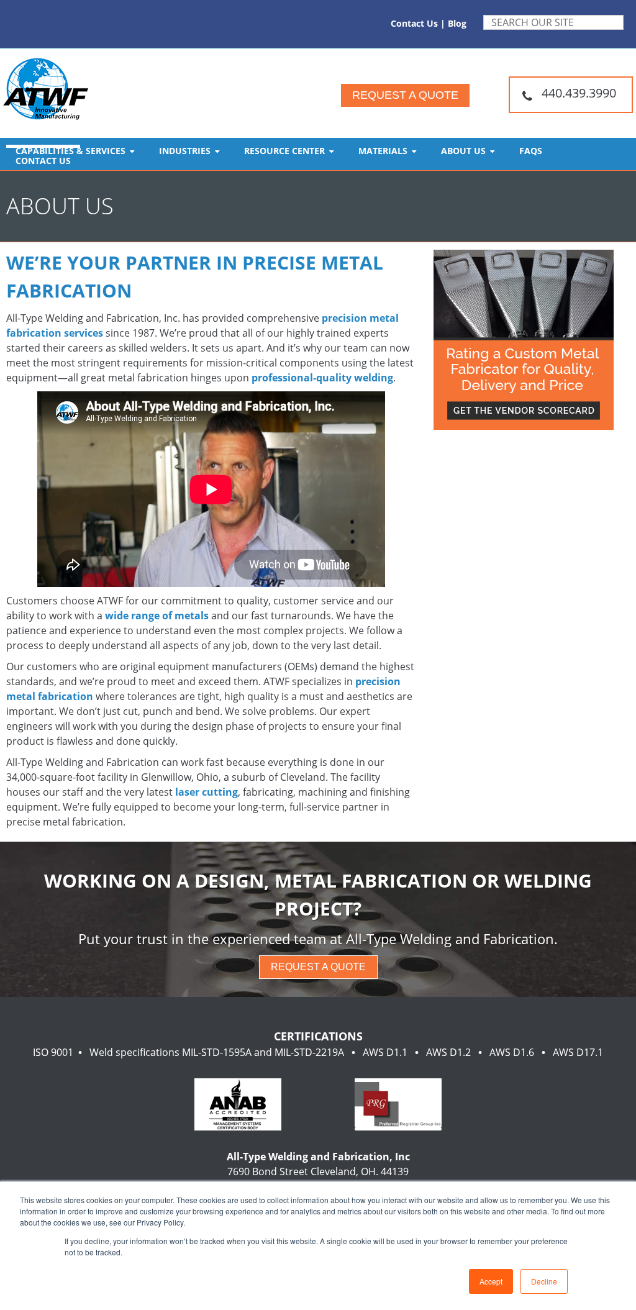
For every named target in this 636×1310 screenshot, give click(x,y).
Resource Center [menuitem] (284, 151)
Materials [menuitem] (382, 151)
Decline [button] (544, 1281)
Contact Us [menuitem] (43, 160)
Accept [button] (490, 1281)
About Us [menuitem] (463, 151)
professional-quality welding (322, 377)
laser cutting (206, 792)
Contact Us (414, 23)
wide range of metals (157, 615)
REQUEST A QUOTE (318, 967)
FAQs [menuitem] (530, 151)
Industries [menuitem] (185, 151)
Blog (457, 23)
